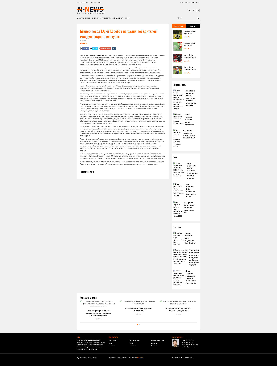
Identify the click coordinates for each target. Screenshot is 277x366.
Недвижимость (105, 18)
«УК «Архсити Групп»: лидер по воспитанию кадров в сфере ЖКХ (189, 207)
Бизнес (87, 18)
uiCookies (139, 358)
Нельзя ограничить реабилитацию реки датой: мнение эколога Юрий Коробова (191, 277)
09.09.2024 (138, 314)
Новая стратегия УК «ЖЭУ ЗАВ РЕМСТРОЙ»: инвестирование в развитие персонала (192, 170)
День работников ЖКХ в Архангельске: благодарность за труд (191, 190)
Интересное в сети (157, 340)
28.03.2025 (98, 318)
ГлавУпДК (99, 55)
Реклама (154, 346)
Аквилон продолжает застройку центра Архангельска (189, 119)
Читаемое (193, 26)
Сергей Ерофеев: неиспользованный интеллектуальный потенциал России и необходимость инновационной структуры (195, 257)
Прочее (127, 18)
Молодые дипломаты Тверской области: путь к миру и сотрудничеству (179, 309)
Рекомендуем (178, 26)
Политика (95, 18)
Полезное (154, 343)
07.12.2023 (178, 314)
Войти (182, 2)
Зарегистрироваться (192, 2)
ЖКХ (113, 18)
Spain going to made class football (189, 32)
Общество (80, 18)
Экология (119, 18)
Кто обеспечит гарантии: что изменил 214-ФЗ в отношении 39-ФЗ (189, 134)
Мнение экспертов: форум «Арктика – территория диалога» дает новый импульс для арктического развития (98, 313)
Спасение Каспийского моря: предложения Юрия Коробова (138, 309)
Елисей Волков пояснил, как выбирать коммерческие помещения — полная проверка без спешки (191, 98)
